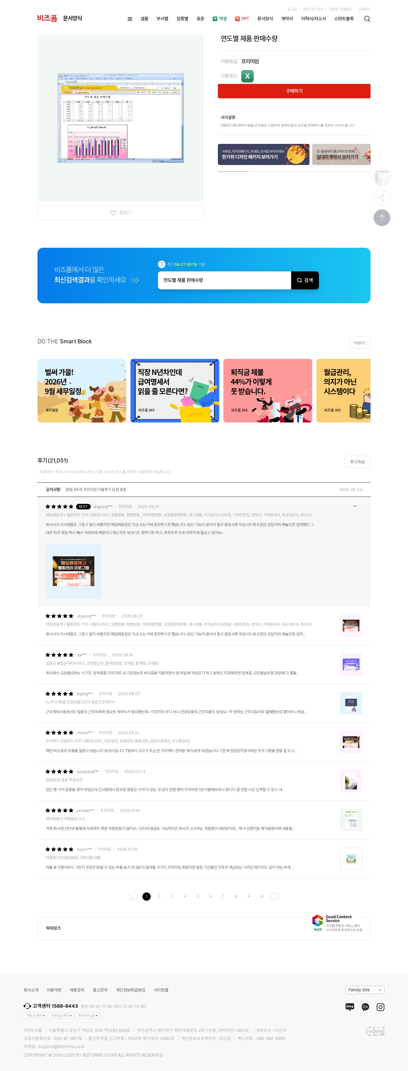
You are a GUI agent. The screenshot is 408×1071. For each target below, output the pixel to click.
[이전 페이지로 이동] (133, 896)
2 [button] (263, 170)
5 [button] (355, 170)
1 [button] (233, 170)
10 (261, 896)
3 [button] (294, 170)
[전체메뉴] (130, 19)
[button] (377, 390)
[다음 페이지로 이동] (274, 896)
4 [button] (324, 170)
